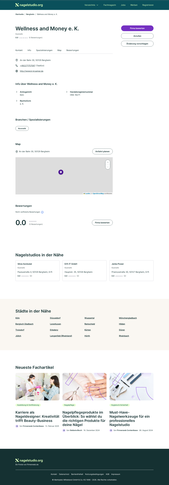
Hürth (87, 336)
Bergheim (30, 14)
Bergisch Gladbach (24, 324)
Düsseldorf (55, 318)
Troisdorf (19, 330)
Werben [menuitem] (133, 5)
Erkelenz (54, 330)
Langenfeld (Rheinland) (61, 336)
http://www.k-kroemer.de (31, 71)
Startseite (19, 14)
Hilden (122, 324)
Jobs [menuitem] (123, 5)
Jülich (18, 336)
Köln (17, 318)
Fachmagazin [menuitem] (110, 5)
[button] (61, 172)
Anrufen (137, 36)
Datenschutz (64, 474)
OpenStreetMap (98, 193)
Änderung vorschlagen (137, 43)
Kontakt (54, 474)
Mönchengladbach (128, 318)
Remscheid (89, 324)
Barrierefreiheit (77, 474)
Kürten (87, 330)
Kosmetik (22, 128)
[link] (37, 270)
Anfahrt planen (102, 151)
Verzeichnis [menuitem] (89, 5)
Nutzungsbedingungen (94, 474)
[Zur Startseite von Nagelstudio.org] (29, 5)
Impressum (115, 474)
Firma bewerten (102, 222)
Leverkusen (55, 324)
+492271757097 (27, 65)
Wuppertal (89, 318)
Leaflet (87, 193)
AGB (107, 474)
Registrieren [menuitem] (148, 5)
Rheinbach (124, 336)
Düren (122, 330)
